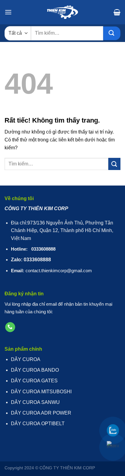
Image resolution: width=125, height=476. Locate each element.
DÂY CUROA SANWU (35, 402)
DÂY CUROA (25, 359)
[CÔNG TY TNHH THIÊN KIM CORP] (62, 12)
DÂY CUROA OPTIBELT (38, 423)
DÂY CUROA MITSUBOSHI (41, 391)
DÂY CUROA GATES (34, 380)
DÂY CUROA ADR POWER (41, 412)
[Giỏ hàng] (116, 12)
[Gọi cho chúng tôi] (10, 327)
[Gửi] (111, 33)
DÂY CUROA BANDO (35, 370)
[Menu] (8, 12)
